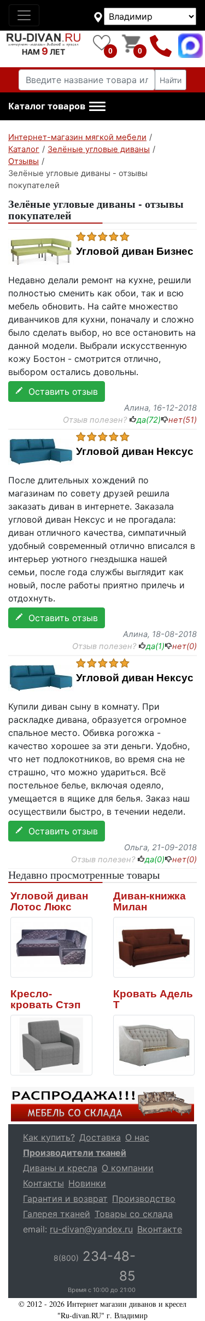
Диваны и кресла (60, 1167)
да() (149, 420)
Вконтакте (159, 1229)
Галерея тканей (56, 1213)
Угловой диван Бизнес (135, 251)
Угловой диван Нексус (135, 451)
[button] (57, 106)
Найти (170, 80)
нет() (182, 420)
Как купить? (49, 1137)
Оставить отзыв (60, 391)
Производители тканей (74, 1152)
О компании (128, 1167)
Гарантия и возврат (65, 1198)
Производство (143, 1198)
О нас (137, 1137)
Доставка (100, 1137)
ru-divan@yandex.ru (91, 1229)
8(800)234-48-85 (161, 45)
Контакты (43, 1183)
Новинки (87, 1183)
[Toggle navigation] (24, 15)
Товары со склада (134, 1213)
